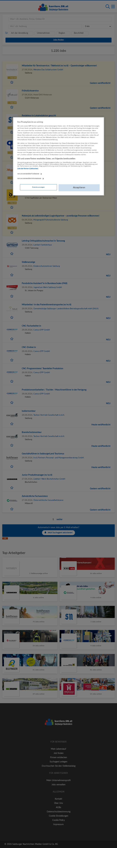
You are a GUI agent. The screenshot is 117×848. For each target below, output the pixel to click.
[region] (58, 156)
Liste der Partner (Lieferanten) (27, 168)
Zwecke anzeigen (38, 187)
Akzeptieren (79, 188)
